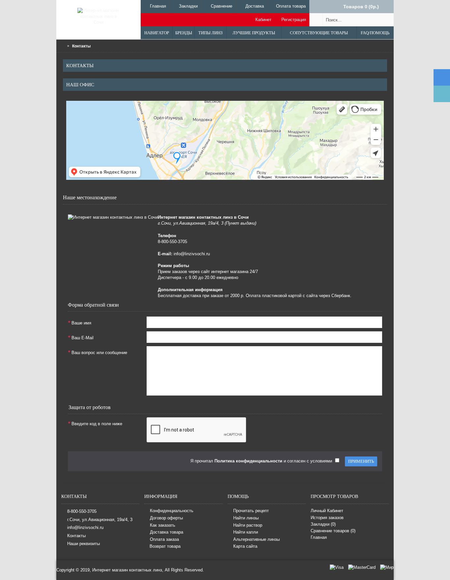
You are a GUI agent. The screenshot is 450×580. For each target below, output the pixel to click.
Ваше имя (81, 322)
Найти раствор (247, 525)
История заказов (327, 517)
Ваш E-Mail (82, 337)
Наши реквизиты (83, 543)
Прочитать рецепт (251, 511)
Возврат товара (165, 546)
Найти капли (245, 532)
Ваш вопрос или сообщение (99, 352)
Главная (319, 537)
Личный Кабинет (327, 510)
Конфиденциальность (171, 511)
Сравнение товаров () (333, 530)
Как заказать (162, 525)
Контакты (76, 535)
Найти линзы (246, 517)
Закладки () (323, 524)
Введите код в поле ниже (96, 423)
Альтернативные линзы (256, 539)
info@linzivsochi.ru (85, 527)
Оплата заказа (164, 539)
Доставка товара (166, 532)
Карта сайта (245, 546)
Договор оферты (166, 517)
